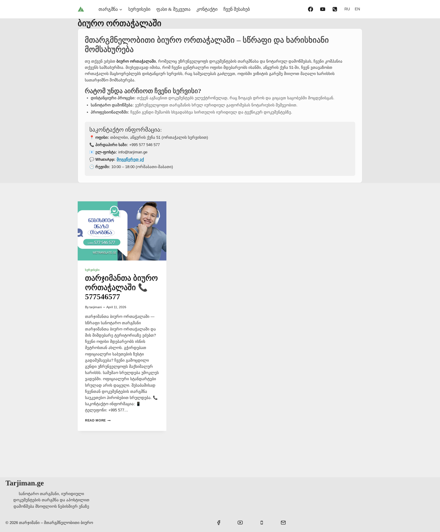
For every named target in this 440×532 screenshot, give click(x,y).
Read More (98, 420)
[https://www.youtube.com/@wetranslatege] (323, 9)
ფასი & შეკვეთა (173, 9)
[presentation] (122, 230)
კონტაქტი (206, 9)
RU (347, 9)
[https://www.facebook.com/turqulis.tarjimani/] (310, 9)
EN (357, 9)
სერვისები (139, 9)
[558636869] (335, 9)
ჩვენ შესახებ (236, 9)
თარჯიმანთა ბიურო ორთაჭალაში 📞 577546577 (121, 287)
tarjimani (95, 307)
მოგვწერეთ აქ (130, 159)
